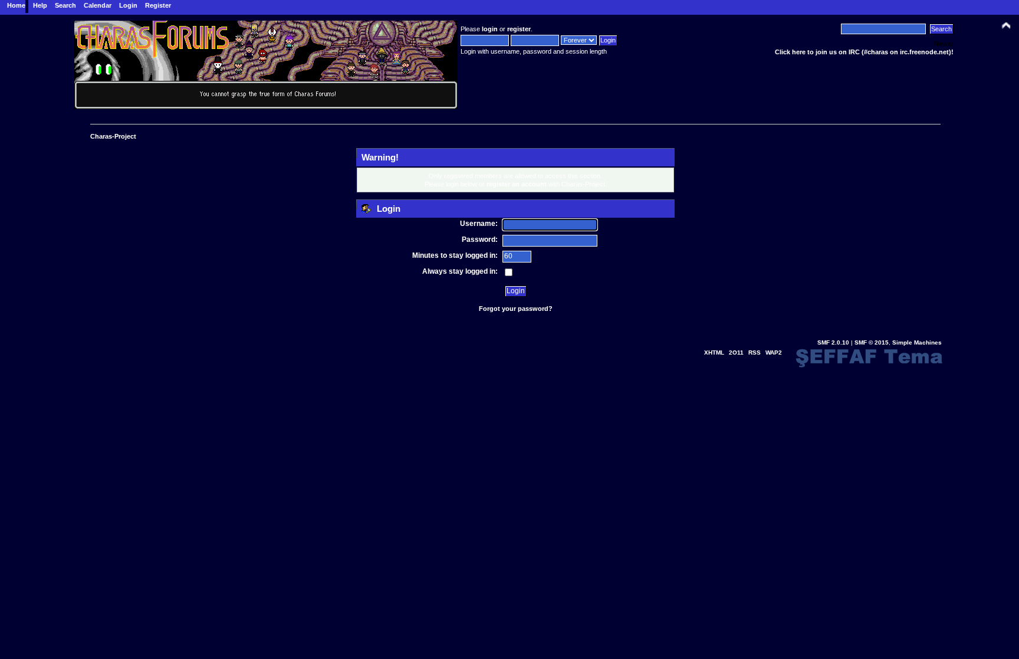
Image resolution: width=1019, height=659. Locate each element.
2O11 (736, 352)
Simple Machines (917, 342)
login (490, 28)
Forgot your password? (516, 308)
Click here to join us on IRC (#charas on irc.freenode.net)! (864, 51)
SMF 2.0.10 (833, 342)
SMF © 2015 (871, 342)
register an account (517, 184)
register (519, 28)
